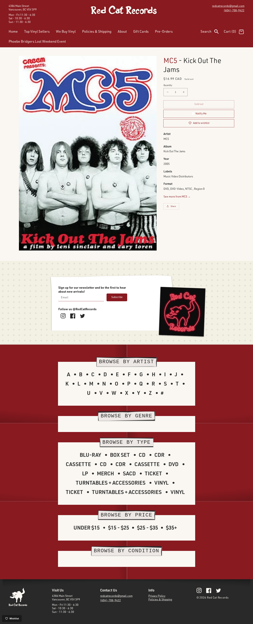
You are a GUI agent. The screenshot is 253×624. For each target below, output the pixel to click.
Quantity (168, 85)
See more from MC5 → (177, 196)
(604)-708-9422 (234, 10)
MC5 (170, 60)
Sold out (198, 104)
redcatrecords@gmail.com (228, 6)
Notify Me (201, 113)
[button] (212, 32)
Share (173, 206)
